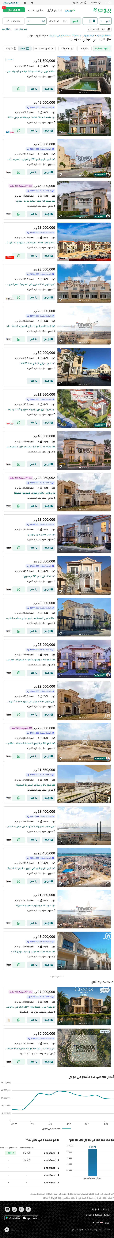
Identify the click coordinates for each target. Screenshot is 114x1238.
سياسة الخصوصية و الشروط (98, 1215)
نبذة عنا (106, 1209)
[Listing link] (57, 75)
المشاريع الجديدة (36, 10)
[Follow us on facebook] (28, 1211)
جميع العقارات (102, 48)
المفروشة (84, 48)
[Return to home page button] (101, 10)
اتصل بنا (95, 1209)
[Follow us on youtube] (7, 1211)
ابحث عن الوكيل (54, 10)
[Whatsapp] (18, 89)
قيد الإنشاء (54, 21)
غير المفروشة (67, 48)
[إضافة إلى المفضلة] (60, 91)
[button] (105, 21)
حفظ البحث (6, 29)
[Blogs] (70, 10)
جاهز (65, 21)
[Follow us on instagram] (14, 1211)
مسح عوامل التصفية (21, 29)
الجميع (75, 21)
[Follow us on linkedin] (21, 1211)
